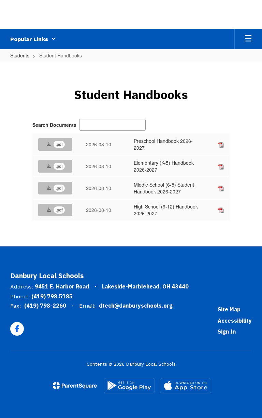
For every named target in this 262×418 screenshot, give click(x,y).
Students (19, 55)
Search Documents (54, 124)
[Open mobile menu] (248, 39)
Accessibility (235, 320)
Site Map (229, 309)
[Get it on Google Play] (129, 385)
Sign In (227, 331)
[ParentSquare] (75, 385)
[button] (32, 39)
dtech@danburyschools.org (136, 305)
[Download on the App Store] (185, 385)
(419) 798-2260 (45, 305)
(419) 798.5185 (52, 296)
